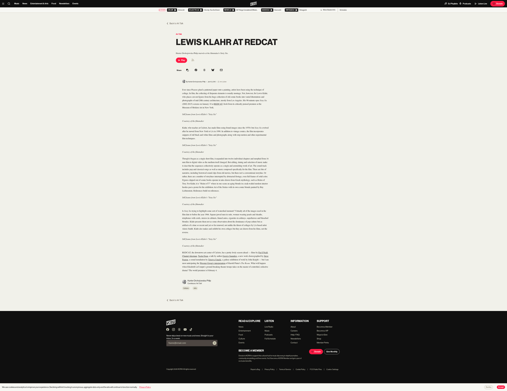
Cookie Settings (332, 369)
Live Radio (269, 327)
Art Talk (179, 34)
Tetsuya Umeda (214, 259)
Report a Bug (255, 369)
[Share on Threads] (204, 70)
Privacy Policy (268, 369)
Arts (195, 288)
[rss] (192, 61)
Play (183, 60)
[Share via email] (221, 70)
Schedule (343, 10)
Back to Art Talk (176, 23)
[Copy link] (187, 70)
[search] (10, 4)
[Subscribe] (214, 343)
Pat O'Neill (263, 252)
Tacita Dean (203, 256)
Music (16, 3)
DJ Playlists (453, 4)
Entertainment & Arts (39, 3)
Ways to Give (322, 335)
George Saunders (230, 256)
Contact (294, 342)
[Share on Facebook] (196, 70)
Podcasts (467, 4)
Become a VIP (322, 331)
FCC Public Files (314, 369)
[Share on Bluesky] (213, 70)
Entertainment (245, 331)
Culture (186, 288)
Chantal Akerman (189, 256)
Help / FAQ (295, 335)
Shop (319, 339)
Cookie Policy (299, 369)
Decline (488, 387)
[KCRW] (170, 325)
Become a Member (324, 327)
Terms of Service (284, 369)
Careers (294, 331)
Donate (499, 4)
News (24, 3)
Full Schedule (270, 339)
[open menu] (4, 4)
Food (53, 3)
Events (75, 3)
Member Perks (323, 342)
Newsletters (64, 3)
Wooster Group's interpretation (212, 263)
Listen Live (482, 4)
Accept (501, 387)
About (293, 327)
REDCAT (218, 103)
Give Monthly (331, 351)
